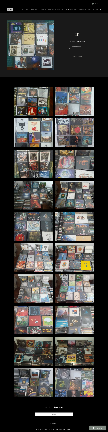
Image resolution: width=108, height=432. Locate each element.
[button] (77, 56)
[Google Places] (100, 9)
